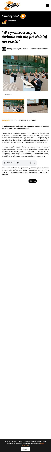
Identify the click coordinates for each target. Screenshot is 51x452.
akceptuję (25, 449)
